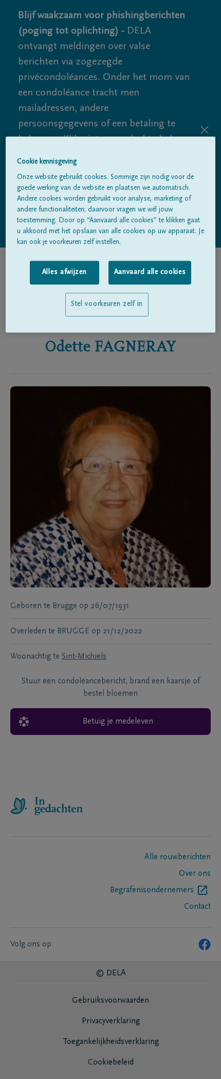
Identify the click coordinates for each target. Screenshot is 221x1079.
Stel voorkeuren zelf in (107, 304)
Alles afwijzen (64, 272)
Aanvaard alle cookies (150, 272)
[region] (111, 234)
